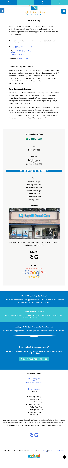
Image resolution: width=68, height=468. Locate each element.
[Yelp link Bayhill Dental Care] (32, 258)
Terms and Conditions (56, 451)
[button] (2, 10)
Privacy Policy (42, 451)
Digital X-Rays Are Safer (34, 311)
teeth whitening (51, 300)
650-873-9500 (24, 59)
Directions (8, 3)
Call (42, 3)
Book (25, 3)
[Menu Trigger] (63, 11)
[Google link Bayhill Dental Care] (36, 258)
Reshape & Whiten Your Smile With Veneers (34, 327)
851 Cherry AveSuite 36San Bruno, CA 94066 (34, 162)
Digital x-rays (9, 315)
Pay (59, 3)
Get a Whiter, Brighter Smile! (34, 296)
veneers (61, 331)
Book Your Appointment (26, 47)
